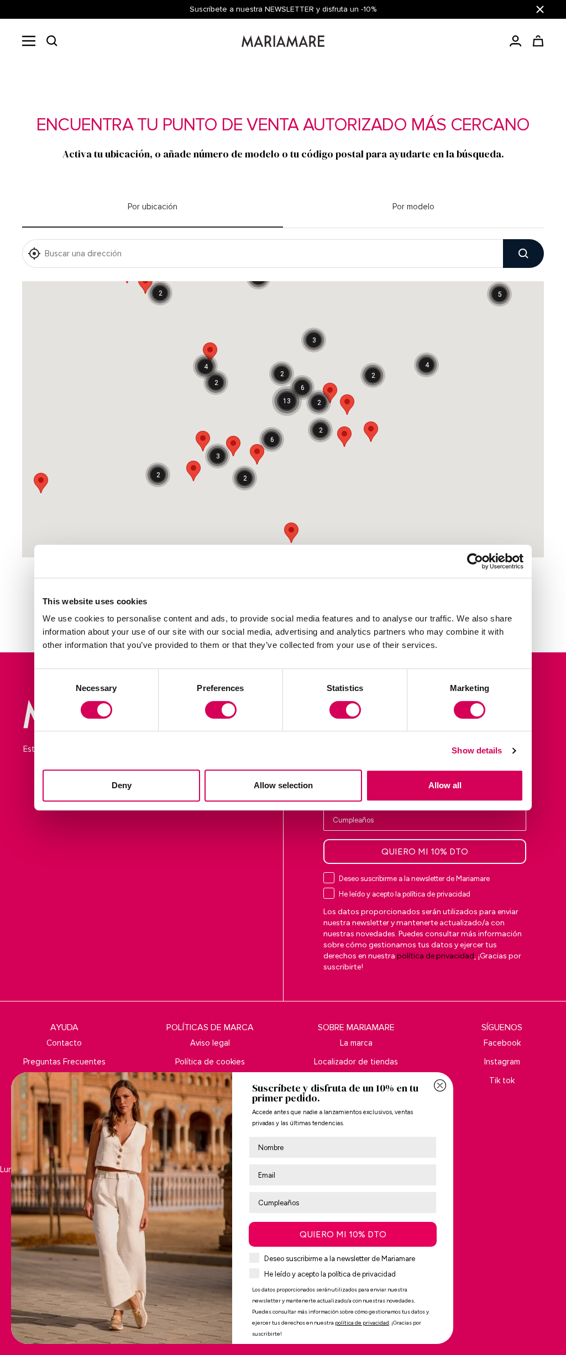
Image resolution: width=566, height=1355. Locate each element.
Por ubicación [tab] (152, 207)
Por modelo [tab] (413, 207)
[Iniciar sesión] (515, 40)
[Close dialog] (440, 1085)
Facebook (502, 1043)
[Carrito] (538, 40)
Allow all (445, 785)
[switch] (221, 710)
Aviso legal (210, 1043)
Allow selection (283, 785)
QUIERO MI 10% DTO (424, 851)
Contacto (64, 1043)
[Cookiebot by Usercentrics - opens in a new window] (475, 561)
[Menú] (28, 41)
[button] (51, 40)
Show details (477, 750)
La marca (356, 1043)
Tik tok (502, 1080)
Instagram (502, 1062)
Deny (122, 785)
